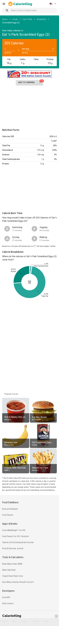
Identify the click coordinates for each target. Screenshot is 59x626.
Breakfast (41, 19)
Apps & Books (10, 523)
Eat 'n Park (27, 19)
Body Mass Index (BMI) (12, 564)
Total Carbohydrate (11, 159)
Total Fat (6, 145)
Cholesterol (7, 150)
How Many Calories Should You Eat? (18, 582)
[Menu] (4, 4)
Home (5, 19)
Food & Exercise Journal (12, 548)
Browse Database (10, 509)
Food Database (10, 502)
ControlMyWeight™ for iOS (13, 530)
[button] (53, 4)
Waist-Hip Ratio (9, 570)
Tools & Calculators (13, 557)
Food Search (7, 515)
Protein (5, 164)
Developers (8, 590)
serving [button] (25, 49)
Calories (6, 136)
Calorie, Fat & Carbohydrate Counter (18, 542)
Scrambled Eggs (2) (11, 22)
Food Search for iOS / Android (15, 536)
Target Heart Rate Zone (12, 576)
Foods (15, 19)
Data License (8, 603)
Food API (6, 597)
